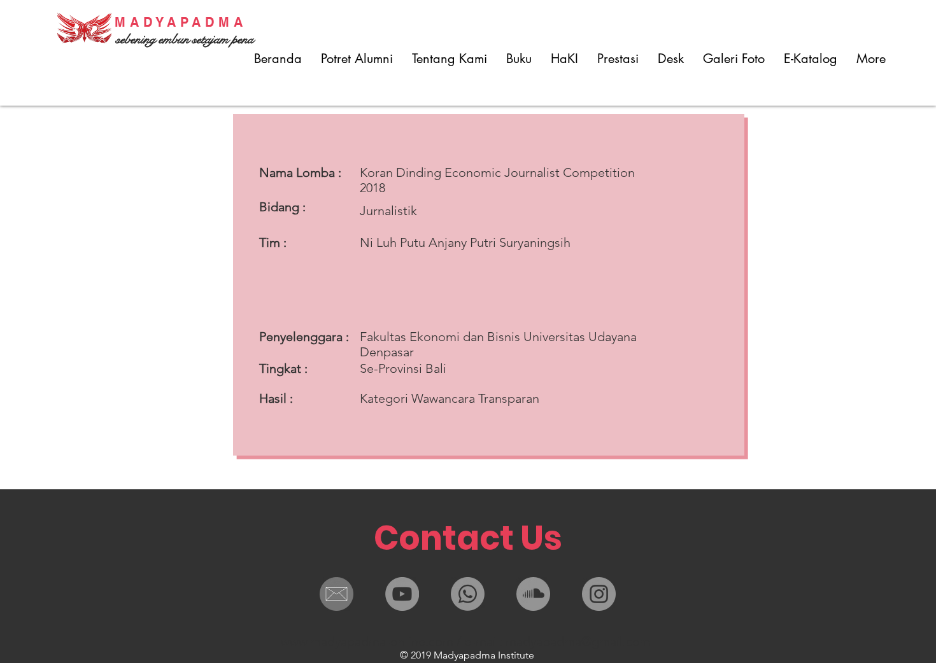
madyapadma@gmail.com (578, 641)
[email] (336, 594)
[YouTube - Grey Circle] (402, 594)
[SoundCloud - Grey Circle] (533, 594)
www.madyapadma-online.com (367, 641)
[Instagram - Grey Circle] (599, 594)
